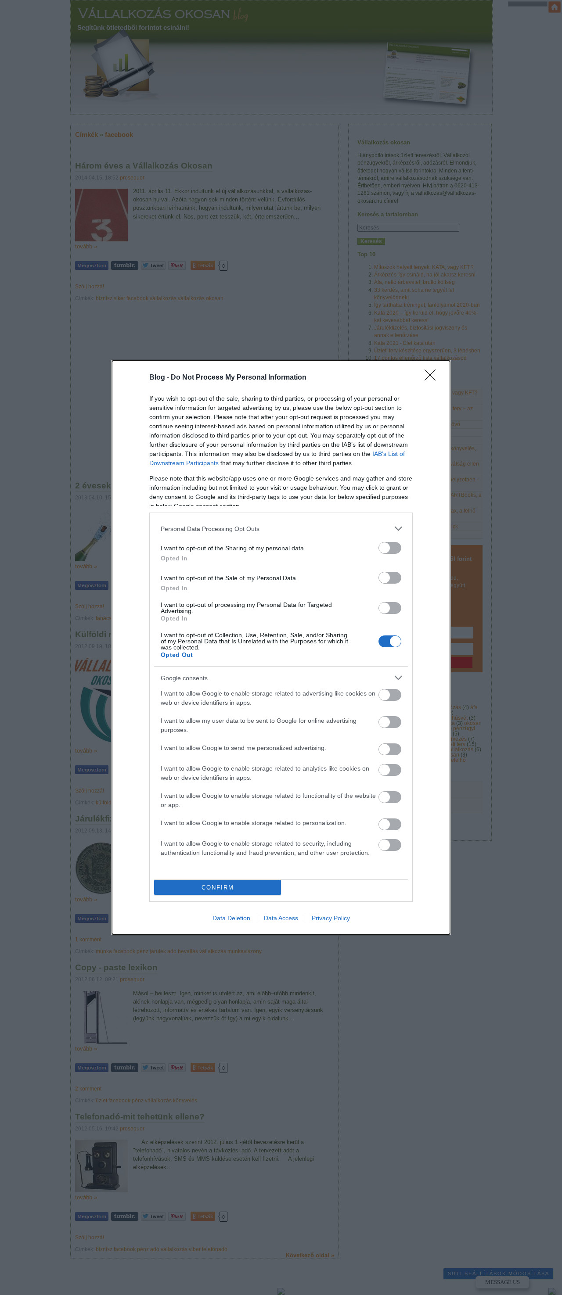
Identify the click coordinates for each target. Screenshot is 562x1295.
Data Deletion (231, 918)
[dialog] (281, 647)
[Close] (433, 377)
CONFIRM (218, 887)
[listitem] (281, 528)
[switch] (389, 548)
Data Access (281, 918)
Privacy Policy (331, 918)
